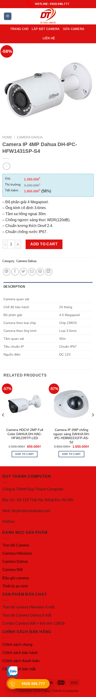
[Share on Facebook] (15, 272)
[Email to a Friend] (32, 272)
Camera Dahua (29, 137)
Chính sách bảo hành (20, 653)
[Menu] (8, 16)
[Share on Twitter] (23, 272)
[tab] (48, 286)
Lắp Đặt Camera (46, 29)
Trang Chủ (19, 29)
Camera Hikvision (17, 553)
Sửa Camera (73, 29)
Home (7, 137)
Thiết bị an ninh (15, 586)
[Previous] (3, 424)
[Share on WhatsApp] (6, 272)
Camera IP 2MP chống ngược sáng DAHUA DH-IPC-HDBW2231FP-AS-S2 (71, 436)
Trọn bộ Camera (15, 545)
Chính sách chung (17, 645)
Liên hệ (49, 38)
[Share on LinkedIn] (48, 272)
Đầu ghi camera (15, 578)
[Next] (92, 424)
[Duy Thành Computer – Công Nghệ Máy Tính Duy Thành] (48, 16)
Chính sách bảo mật (18, 669)
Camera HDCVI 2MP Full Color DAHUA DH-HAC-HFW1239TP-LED (24, 434)
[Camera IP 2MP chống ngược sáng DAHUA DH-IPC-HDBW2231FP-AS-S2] (71, 404)
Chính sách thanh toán (21, 661)
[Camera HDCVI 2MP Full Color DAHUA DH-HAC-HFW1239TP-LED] (24, 404)
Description (14, 286)
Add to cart (44, 244)
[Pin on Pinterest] (40, 272)
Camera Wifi (12, 570)
